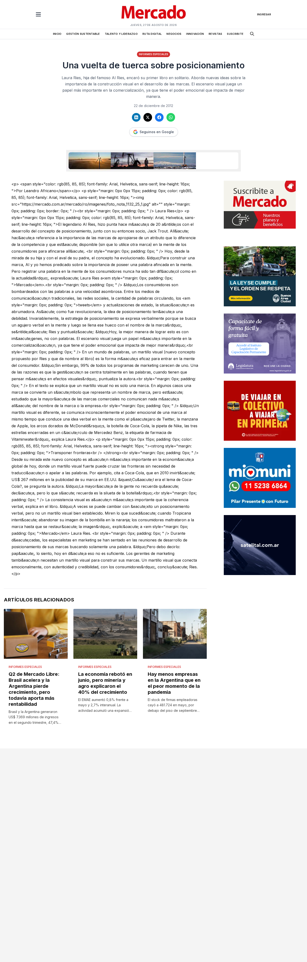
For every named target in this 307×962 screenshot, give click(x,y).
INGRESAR (264, 14)
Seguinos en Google (157, 132)
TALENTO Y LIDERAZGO (121, 34)
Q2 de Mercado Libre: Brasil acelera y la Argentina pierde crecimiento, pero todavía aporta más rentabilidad (34, 689)
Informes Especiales (153, 54)
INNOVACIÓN (195, 34)
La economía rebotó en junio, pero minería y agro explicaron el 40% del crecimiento (105, 683)
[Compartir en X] (147, 117)
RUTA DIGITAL (152, 34)
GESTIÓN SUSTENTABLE (83, 34)
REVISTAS (215, 34)
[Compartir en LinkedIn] (136, 117)
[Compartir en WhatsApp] (170, 117)
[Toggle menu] (38, 14)
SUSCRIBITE (235, 34)
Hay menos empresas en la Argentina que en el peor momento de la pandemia (174, 683)
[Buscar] (252, 34)
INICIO (57, 34)
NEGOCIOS (173, 34)
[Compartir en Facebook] (159, 117)
